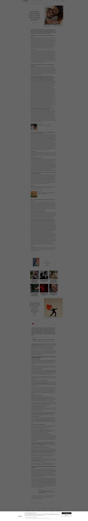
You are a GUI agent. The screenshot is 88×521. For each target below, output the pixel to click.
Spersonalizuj (66, 515)
